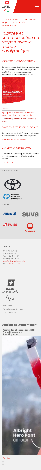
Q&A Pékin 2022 (8, 162)
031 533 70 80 (14, 264)
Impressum (7, 306)
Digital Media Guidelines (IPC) (14, 139)
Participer (6, 458)
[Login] (17, 319)
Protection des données (13, 309)
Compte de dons (10, 312)
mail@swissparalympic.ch (14, 261)
